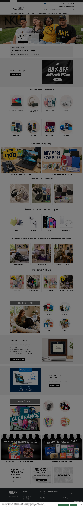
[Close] (81, 505)
